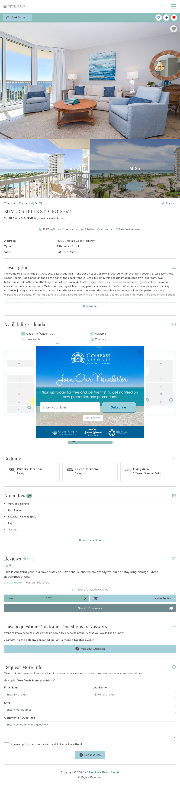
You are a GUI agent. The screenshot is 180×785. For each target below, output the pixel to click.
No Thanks (93, 418)
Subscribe (119, 407)
